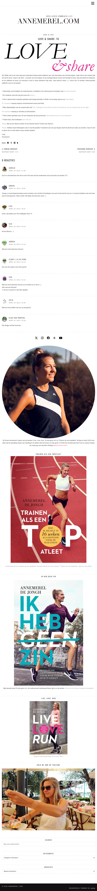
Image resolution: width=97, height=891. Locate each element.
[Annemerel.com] (48, 15)
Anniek (12, 185)
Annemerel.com (15, 886)
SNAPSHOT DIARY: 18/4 (86, 150)
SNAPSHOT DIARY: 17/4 (10, 150)
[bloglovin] (54, 338)
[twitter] (36, 338)
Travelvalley (69, 99)
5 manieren (7, 111)
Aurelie (12, 168)
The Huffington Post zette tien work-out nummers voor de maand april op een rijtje (61, 107)
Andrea (12, 241)
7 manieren (7, 103)
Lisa (10, 206)
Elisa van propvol (17, 318)
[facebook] (48, 338)
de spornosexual (70, 91)
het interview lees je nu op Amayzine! (58, 115)
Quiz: (5, 124)
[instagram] (42, 338)
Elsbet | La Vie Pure (17, 259)
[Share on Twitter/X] (11, 142)
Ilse (10, 224)
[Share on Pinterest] (15, 142)
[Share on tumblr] (17, 142)
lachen (32, 95)
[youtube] (60, 338)
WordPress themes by (82, 888)
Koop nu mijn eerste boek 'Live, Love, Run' (48, 756)
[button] (94, 3)
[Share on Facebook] (8, 142)
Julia (11, 300)
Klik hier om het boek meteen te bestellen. (79, 688)
